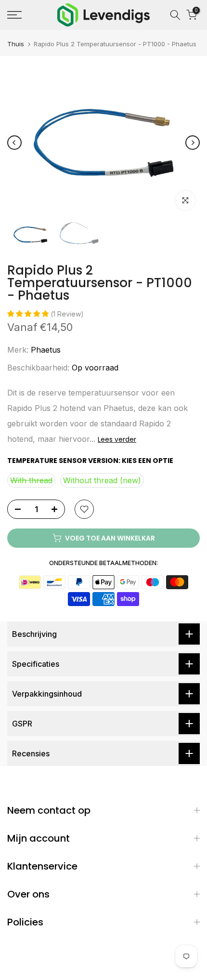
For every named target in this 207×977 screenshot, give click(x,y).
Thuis (15, 44)
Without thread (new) (102, 480)
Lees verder (117, 439)
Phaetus (46, 350)
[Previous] (14, 142)
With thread (31, 480)
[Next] (192, 142)
